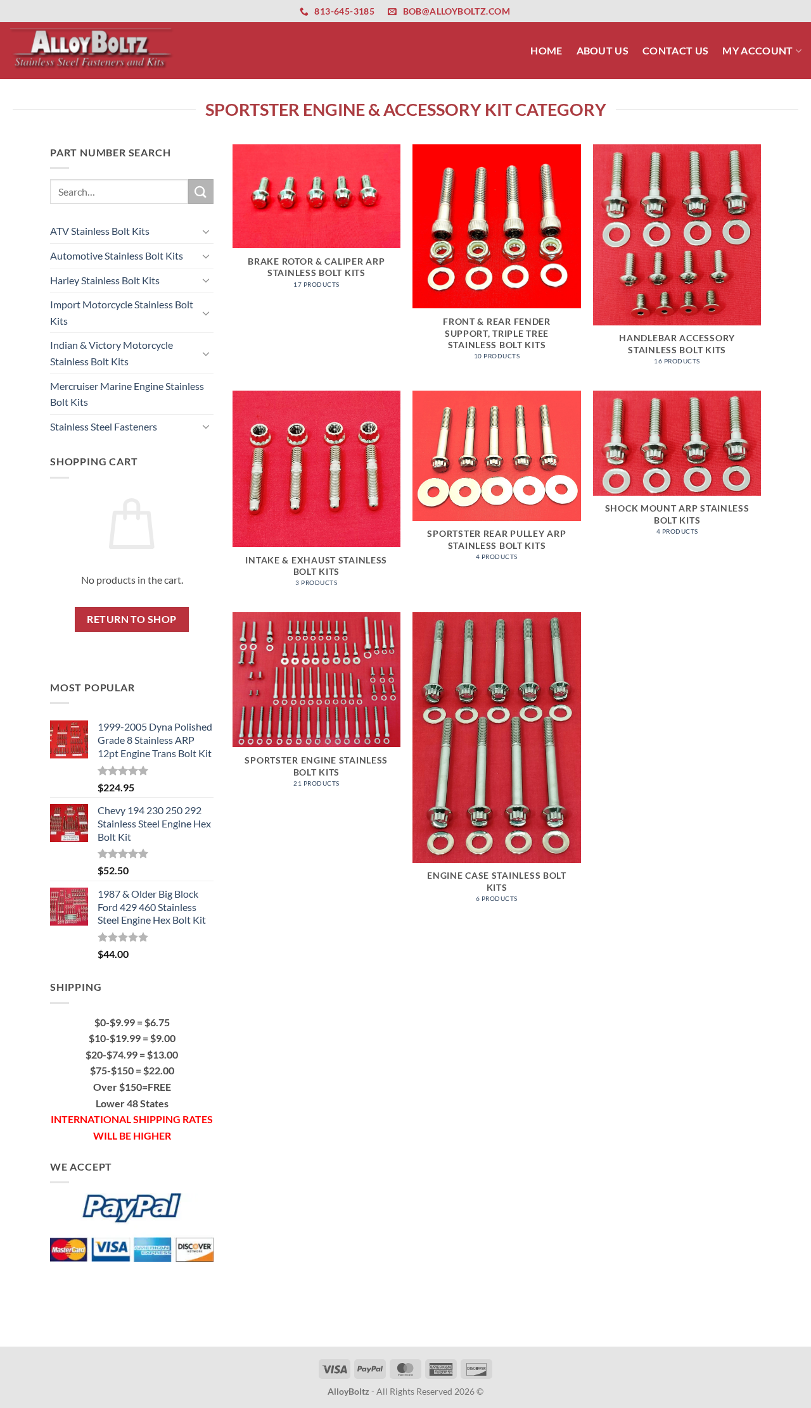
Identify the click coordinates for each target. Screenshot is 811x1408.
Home (546, 50)
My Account (757, 50)
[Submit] (201, 191)
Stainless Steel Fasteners (103, 426)
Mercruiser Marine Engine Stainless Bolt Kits (127, 394)
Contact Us (675, 50)
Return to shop (132, 619)
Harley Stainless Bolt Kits (105, 280)
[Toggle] (206, 231)
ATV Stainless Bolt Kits (100, 231)
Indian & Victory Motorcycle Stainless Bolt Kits (111, 353)
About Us (603, 50)
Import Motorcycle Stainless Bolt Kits (121, 312)
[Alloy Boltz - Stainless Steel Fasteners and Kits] (92, 50)
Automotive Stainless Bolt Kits (116, 255)
